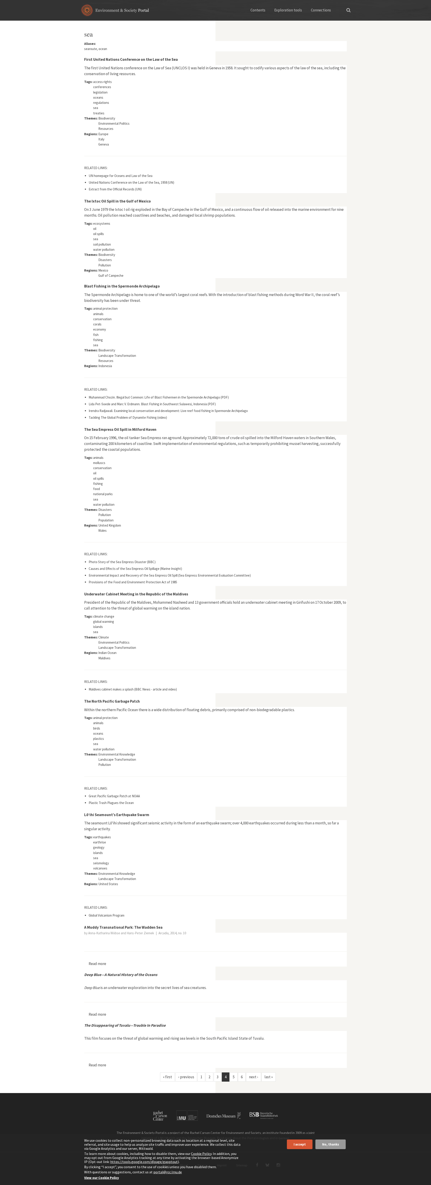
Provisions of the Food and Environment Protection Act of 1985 (133, 582)
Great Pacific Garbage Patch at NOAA (114, 796)
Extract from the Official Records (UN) (115, 189)
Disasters (105, 260)
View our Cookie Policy (101, 1178)
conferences (102, 87)
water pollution (103, 249)
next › (253, 1076)
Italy (101, 139)
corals (97, 324)
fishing (98, 340)
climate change (103, 616)
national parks (103, 494)
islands (98, 627)
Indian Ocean (107, 653)
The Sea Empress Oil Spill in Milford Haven (120, 429)
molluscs (99, 463)
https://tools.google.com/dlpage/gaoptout (144, 1161)
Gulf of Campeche (110, 275)
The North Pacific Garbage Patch (112, 701)
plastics (98, 738)
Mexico (103, 270)
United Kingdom (109, 525)
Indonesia (105, 366)
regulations (101, 102)
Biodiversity (106, 118)
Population (106, 520)
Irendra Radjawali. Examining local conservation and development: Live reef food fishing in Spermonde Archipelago (168, 411)
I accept (300, 1144)
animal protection (105, 308)
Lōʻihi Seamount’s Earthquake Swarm (116, 814)
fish (96, 335)
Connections (321, 10)
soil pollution (102, 244)
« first (167, 1076)
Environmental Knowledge (116, 754)
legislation (100, 92)
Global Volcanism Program (106, 915)
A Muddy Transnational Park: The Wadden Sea (123, 927)
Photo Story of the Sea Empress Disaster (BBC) (122, 562)
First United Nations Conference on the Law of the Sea (131, 59)
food (96, 489)
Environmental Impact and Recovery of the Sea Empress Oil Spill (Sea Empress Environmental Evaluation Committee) (170, 575)
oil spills (98, 234)
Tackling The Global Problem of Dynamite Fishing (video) (128, 417)
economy (99, 329)
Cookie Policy (201, 1153)
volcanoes (100, 868)
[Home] (115, 11)
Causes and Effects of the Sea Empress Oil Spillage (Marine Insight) (135, 568)
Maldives (104, 658)
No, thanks (330, 1144)
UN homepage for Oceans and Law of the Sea (120, 176)
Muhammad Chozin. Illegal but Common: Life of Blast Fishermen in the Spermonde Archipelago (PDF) (159, 397)
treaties (98, 113)
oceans (98, 97)
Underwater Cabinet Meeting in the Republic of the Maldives (136, 594)
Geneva (103, 144)
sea (95, 108)
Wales (102, 530)
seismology (101, 863)
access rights (102, 82)
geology (98, 847)
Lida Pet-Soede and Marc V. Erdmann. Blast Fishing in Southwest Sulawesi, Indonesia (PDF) (152, 404)
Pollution (104, 265)
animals (98, 314)
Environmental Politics (114, 123)
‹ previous (186, 1076)
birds (96, 728)
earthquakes (102, 837)
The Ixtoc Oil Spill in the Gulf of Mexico (117, 201)
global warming (103, 621)
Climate (103, 637)
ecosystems (101, 223)
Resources (105, 128)
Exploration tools (288, 10)
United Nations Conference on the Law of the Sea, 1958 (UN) (131, 182)
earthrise (99, 842)
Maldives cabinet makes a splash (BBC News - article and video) (133, 689)
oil (94, 229)
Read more (97, 963)
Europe (103, 134)
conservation (102, 319)
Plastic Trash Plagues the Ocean (111, 803)
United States (108, 884)
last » (268, 1076)
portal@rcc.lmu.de (167, 1172)
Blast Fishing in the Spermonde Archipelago (122, 286)
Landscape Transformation (117, 355)
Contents (258, 10)
